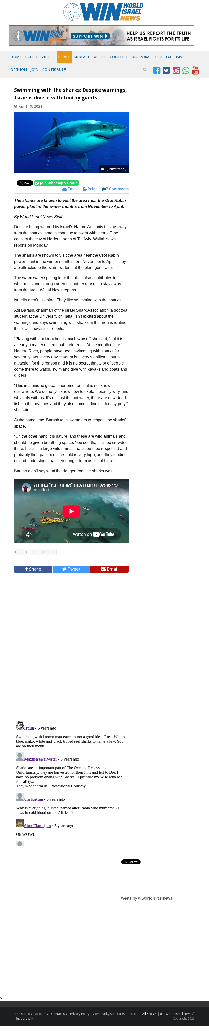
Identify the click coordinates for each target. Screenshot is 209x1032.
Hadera (21, 552)
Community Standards (109, 1014)
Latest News (23, 1014)
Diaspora (140, 57)
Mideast (82, 57)
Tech (157, 57)
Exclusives (176, 57)
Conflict (119, 57)
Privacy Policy (79, 1014)
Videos (48, 57)
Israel (64, 57)
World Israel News (178, 1014)
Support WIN (24, 1018)
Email (72, 189)
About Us (41, 1014)
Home (16, 57)
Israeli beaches (43, 552)
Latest (31, 57)
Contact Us (59, 1014)
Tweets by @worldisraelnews (145, 898)
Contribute (54, 69)
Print (92, 189)
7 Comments (117, 189)
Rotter (132, 1014)
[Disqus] (71, 644)
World (99, 57)
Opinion (18, 69)
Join (35, 69)
